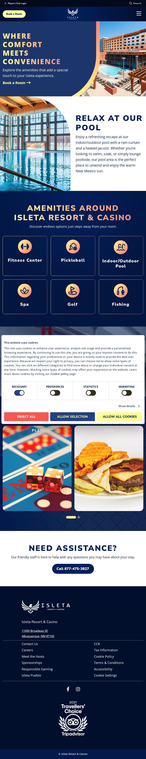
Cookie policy (60, 374)
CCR (97, 644)
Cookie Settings (105, 675)
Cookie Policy (104, 656)
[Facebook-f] (68, 690)
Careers (27, 650)
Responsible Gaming (37, 669)
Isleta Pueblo (31, 675)
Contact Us (30, 644)
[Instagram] (78, 690)
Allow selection (72, 417)
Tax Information (106, 650)
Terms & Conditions (109, 663)
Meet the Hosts (33, 656)
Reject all (26, 417)
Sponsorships (32, 663)
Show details (127, 406)
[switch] (55, 393)
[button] (71, 517)
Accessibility (103, 669)
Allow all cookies (120, 417)
